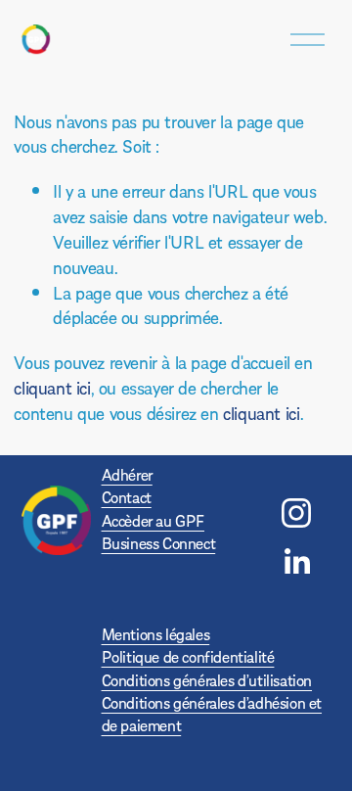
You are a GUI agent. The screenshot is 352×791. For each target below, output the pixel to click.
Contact (127, 497)
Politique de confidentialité (188, 656)
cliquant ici (52, 387)
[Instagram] (296, 513)
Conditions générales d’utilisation (207, 680)
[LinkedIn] (296, 562)
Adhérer (127, 474)
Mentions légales (156, 634)
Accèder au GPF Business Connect (159, 531)
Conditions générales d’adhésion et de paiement (212, 713)
